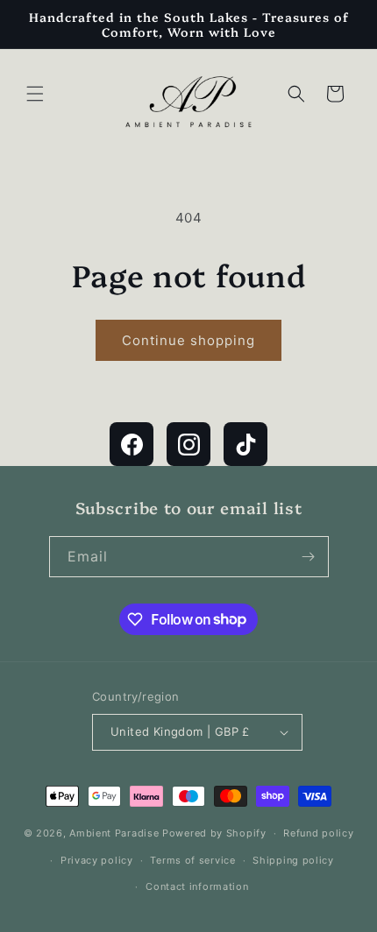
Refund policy (318, 833)
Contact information (197, 886)
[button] (35, 93)
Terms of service (192, 860)
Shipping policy (293, 860)
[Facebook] (131, 444)
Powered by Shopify (214, 833)
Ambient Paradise (114, 833)
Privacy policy (96, 860)
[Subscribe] (308, 556)
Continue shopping (188, 340)
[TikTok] (245, 444)
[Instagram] (188, 444)
